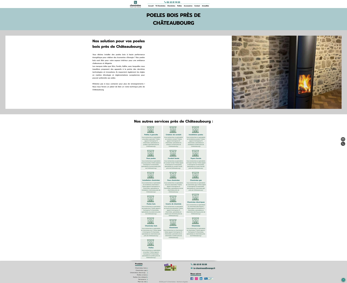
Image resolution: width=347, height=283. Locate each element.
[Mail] (343, 280)
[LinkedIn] (201, 278)
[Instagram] (196, 278)
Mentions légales (182, 282)
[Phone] (165, 2)
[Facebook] (191, 278)
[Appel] (343, 144)
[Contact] (343, 139)
